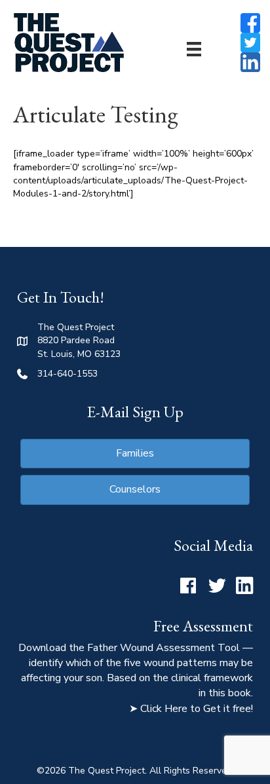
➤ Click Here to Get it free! (191, 708)
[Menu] (194, 49)
